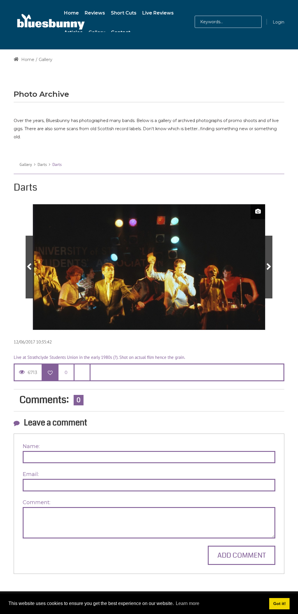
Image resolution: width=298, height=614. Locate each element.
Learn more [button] (187, 603)
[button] (249, 22)
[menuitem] (71, 12)
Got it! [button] (279, 603)
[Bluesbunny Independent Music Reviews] (50, 22)
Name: (31, 446)
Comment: (36, 502)
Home (27, 59)
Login (278, 22)
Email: (31, 474)
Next (268, 267)
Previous (29, 267)
